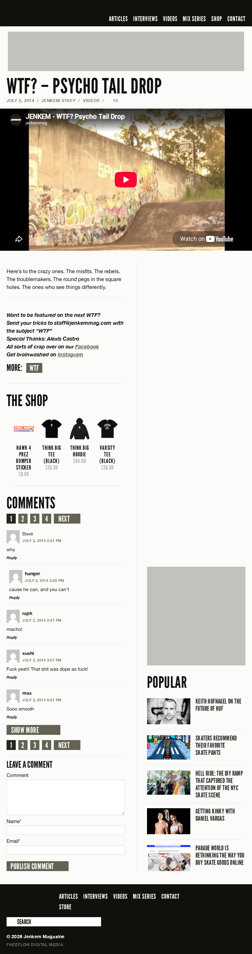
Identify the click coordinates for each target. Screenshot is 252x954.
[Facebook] (190, 8)
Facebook (87, 346)
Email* (13, 841)
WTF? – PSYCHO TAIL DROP (84, 86)
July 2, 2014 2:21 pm (42, 540)
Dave (27, 533)
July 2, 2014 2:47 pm (42, 620)
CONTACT (236, 19)
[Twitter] (199, 8)
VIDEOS (170, 19)
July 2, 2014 (20, 100)
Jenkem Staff (58, 100)
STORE (65, 907)
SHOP (216, 19)
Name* (14, 821)
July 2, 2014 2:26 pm (44, 580)
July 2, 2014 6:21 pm (42, 700)
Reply (12, 557)
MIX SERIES (194, 19)
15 (112, 100)
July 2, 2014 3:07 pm (42, 660)
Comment (18, 775)
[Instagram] (210, 8)
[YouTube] (224, 8)
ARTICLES (118, 19)
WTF (34, 368)
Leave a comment (29, 764)
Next (64, 519)
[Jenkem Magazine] (53, 13)
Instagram (70, 354)
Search (11, 921)
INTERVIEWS (145, 19)
